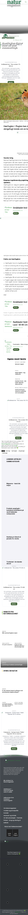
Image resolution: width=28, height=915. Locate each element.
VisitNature (17, 912)
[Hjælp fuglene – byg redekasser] (10, 373)
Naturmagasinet (6, 444)
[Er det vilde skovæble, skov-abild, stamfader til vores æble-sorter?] (7, 698)
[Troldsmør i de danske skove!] (15, 551)
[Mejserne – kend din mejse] (15, 473)
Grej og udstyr (5, 643)
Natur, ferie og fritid (21, 387)
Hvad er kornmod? (19, 703)
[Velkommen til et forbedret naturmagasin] (20, 800)
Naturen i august (19, 364)
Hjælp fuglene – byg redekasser (20, 373)
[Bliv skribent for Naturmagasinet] (20, 782)
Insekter (4, 631)
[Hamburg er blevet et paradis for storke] (15, 526)
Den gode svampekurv (7, 644)
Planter (4, 702)
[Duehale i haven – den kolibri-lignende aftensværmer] (10, 382)
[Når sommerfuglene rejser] (14, 623)
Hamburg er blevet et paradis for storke (13, 538)
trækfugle (4, 453)
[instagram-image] (7, 864)
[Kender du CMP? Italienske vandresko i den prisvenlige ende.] (20, 639)
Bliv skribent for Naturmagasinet (9, 781)
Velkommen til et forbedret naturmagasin (9, 799)
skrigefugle (21, 451)
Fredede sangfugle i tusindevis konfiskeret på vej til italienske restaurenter (15, 511)
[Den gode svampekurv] (7, 639)
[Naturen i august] (10, 365)
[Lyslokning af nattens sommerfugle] (14, 659)
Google (16, 445)
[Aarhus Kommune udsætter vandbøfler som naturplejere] (10, 390)
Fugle (3, 37)
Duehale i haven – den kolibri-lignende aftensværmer (20, 382)
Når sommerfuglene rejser (9, 633)
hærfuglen (14, 451)
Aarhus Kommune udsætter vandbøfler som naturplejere (20, 391)
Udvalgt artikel (10, 37)
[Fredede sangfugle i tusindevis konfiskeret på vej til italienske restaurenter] (15, 498)
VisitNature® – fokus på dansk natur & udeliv (8, 790)
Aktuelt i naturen (20, 362)
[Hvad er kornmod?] (20, 698)
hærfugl (8, 451)
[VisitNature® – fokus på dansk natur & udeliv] (20, 791)
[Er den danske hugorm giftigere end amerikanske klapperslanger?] (14, 680)
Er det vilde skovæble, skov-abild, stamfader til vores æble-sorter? (7, 705)
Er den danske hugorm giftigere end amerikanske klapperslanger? (12, 691)
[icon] (5, 853)
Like (9, 830)
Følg (15, 830)
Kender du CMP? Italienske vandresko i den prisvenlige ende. (19, 646)
